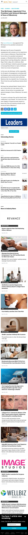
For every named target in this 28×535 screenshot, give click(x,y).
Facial (3, 409)
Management (3, 141)
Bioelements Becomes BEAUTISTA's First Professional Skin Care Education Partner (13, 362)
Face (2, 178)
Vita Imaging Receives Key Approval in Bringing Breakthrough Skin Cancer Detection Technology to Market (12, 387)
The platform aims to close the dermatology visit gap (14, 337)
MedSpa (3, 441)
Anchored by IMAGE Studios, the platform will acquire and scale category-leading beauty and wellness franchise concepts (13, 480)
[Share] (5, 109)
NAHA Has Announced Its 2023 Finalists (11, 150)
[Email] (2, 109)
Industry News (15, 8)
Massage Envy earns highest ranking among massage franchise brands (14, 260)
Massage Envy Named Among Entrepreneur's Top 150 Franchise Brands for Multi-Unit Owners (13, 255)
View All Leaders (14, 131)
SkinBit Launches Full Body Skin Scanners (13, 334)
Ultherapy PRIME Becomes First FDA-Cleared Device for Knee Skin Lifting (10, 166)
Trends (2, 155)
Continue (14, 528)
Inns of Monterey (8, 43)
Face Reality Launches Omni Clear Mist (13, 311)
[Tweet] (12, 109)
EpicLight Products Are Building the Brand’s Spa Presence (10, 181)
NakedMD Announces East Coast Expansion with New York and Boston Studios (14, 445)
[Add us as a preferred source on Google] (15, 109)
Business (7, 8)
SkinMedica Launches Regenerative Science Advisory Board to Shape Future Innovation (13, 286)
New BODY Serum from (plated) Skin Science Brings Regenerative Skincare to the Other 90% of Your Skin (11, 189)
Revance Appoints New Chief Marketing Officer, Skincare (8, 174)
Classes (3, 358)
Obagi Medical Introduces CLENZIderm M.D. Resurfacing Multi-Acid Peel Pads (11, 197)
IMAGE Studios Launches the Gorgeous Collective (13, 475)
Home (2, 8)
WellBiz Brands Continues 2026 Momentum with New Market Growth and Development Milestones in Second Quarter (14, 506)
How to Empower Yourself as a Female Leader (11, 144)
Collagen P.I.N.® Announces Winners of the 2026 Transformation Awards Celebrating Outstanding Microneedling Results (14, 414)
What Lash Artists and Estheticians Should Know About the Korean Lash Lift (10, 159)
